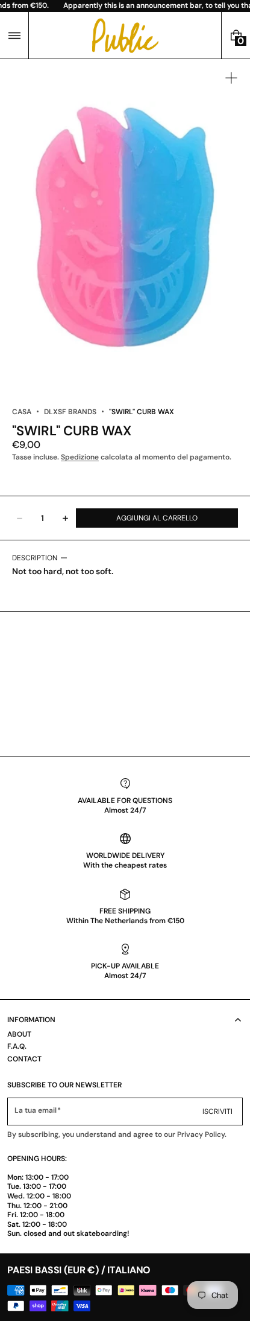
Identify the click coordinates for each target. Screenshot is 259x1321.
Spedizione (80, 457)
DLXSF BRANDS (70, 412)
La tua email (35, 1110)
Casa (21, 412)
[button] (14, 35)
